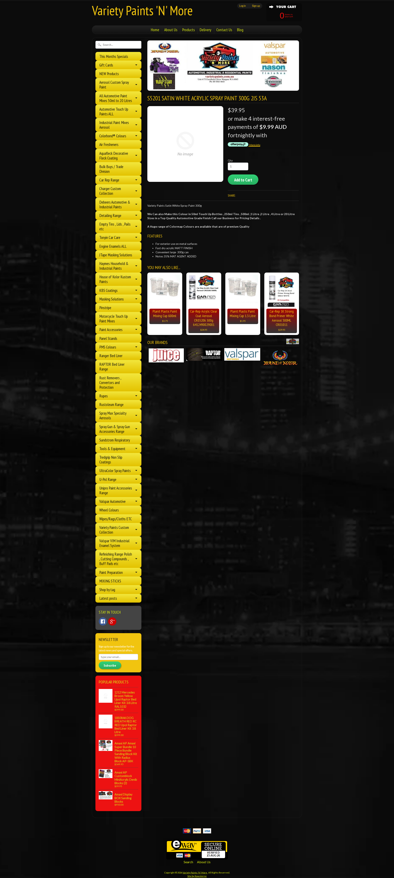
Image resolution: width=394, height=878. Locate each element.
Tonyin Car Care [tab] (109, 237)
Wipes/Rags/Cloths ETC (115, 518)
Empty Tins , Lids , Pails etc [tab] (115, 226)
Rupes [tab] (103, 395)
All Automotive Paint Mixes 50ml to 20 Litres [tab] (115, 98)
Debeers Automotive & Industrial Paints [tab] (114, 204)
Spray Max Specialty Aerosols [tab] (112, 415)
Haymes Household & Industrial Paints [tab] (113, 266)
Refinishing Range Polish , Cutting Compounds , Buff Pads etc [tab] (115, 558)
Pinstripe (105, 307)
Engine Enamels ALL (112, 246)
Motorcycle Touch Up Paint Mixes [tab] (113, 318)
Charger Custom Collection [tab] (110, 191)
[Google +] (112, 621)
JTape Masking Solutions (115, 254)
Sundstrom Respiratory (114, 440)
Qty (230, 160)
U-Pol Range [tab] (107, 479)
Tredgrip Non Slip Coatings (110, 459)
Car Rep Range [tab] (109, 179)
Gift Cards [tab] (106, 65)
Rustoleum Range (111, 404)
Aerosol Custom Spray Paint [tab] (114, 84)
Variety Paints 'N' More (142, 10)
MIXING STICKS (110, 581)
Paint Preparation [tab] (111, 572)
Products (188, 29)
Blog (240, 29)
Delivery (205, 29)
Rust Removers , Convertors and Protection (110, 382)
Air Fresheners (108, 144)
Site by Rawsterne (197, 876)
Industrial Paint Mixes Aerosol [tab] (114, 125)
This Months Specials (113, 56)
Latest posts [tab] (108, 598)
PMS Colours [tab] (107, 347)
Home (155, 29)
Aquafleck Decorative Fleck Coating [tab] (113, 155)
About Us (170, 29)
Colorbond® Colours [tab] (112, 135)
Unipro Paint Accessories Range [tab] (115, 490)
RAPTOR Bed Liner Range (112, 366)
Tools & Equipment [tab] (112, 448)
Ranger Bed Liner (111, 355)
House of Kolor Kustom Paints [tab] (115, 279)
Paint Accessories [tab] (111, 329)
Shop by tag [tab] (107, 589)
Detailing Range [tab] (110, 215)
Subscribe (110, 665)
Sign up (256, 5)
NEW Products (109, 73)
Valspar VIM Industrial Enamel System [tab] (114, 543)
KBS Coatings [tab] (108, 290)
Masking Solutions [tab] (111, 298)
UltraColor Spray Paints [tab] (115, 470)
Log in (242, 5)
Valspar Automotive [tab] (112, 501)
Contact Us (224, 29)
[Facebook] (103, 621)
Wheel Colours (109, 510)
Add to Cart (243, 180)
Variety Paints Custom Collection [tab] (114, 530)
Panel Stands (108, 338)
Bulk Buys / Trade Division (111, 169)
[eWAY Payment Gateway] (197, 857)
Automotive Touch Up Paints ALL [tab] (113, 111)
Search (188, 862)
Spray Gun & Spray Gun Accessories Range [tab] (114, 429)
